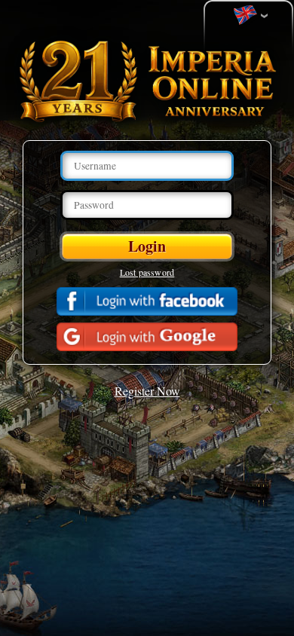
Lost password (147, 272)
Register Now (147, 391)
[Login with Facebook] (147, 301)
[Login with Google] (147, 337)
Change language (249, 16)
